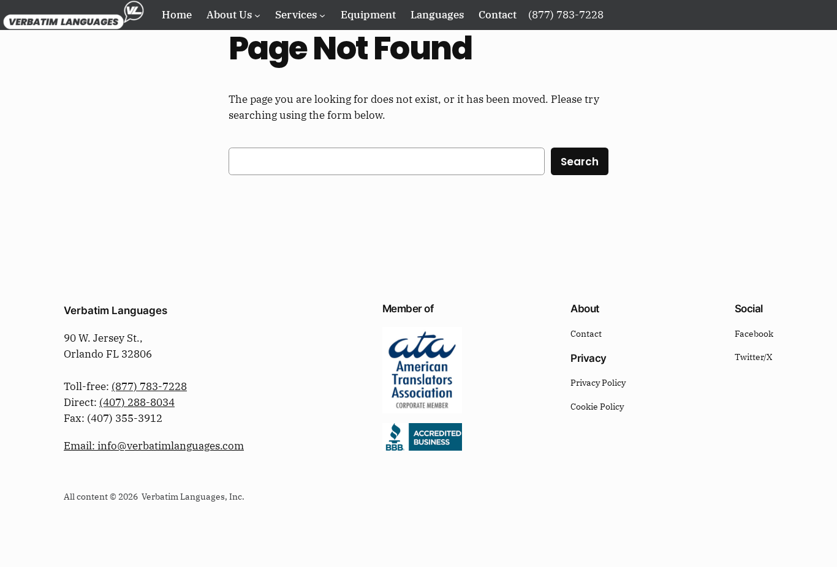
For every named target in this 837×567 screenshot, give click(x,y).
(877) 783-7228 (149, 386)
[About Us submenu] (257, 15)
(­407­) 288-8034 (137, 402)
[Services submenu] (322, 15)
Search (580, 161)
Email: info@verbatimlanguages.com (154, 445)
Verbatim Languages (115, 310)
